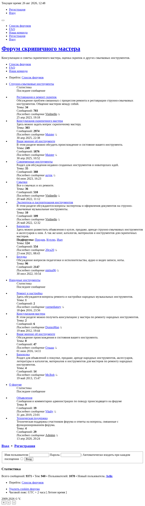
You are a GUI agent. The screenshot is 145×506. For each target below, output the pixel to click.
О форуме (15, 384)
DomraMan (52, 327)
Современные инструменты (35, 161)
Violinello (51, 114)
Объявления (24, 397)
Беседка (22, 256)
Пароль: (55, 454)
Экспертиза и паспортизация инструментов (45, 202)
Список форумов (20, 25)
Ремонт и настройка (29, 293)
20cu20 (49, 249)
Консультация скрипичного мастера (40, 120)
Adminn (50, 435)
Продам (40, 239)
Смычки (22, 182)
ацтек (48, 175)
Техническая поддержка (32, 418)
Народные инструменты (24, 280)
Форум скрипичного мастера (41, 48)
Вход (12, 13)
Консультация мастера (31, 313)
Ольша (49, 347)
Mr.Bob (50, 374)
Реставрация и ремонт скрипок (37, 97)
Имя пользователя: (17, 454)
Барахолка (23, 226)
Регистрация (17, 9)
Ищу (60, 239)
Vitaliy (49, 411)
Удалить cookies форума (24, 489)
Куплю (50, 239)
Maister (49, 134)
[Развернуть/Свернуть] (3, 20)
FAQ (12, 29)
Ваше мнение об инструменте (36, 141)
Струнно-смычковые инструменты (31, 83)
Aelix (109, 476)
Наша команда (18, 32)
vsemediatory (53, 306)
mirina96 (50, 270)
